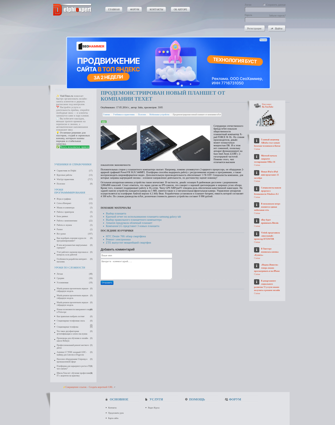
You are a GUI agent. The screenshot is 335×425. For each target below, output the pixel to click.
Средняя (74, 278)
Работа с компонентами (74, 220)
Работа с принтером (74, 212)
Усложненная (74, 282)
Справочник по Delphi (74, 170)
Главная (106, 114)
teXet (104, 122)
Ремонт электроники (118, 239)
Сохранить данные (276, 4)
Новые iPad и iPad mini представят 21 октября (266, 174)
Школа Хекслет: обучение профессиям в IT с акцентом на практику (74, 374)
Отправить (107, 283)
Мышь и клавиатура (74, 207)
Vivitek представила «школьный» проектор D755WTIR (267, 236)
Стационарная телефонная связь (74, 321)
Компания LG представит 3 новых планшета (132, 226)
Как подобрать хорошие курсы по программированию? (74, 239)
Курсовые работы (74, 175)
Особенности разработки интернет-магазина (74, 260)
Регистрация (254, 28)
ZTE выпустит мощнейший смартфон (128, 242)
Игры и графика (74, 199)
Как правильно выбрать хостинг (74, 316)
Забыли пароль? (277, 15)
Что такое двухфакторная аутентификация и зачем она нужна (74, 332)
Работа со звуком (74, 225)
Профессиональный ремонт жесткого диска (74, 346)
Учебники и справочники (124, 114)
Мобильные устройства (159, 114)
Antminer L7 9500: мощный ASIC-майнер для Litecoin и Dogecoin (74, 353)
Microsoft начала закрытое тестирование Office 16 (265, 158)
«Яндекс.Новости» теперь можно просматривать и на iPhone (267, 268)
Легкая (74, 274)
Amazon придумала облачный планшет (129, 222)
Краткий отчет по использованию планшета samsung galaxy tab (143, 216)
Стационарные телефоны (74, 327)
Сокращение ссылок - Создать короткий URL (89, 387)
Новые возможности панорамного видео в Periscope (74, 310)
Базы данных (74, 216)
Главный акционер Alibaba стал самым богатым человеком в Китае (267, 142)
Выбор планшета (116, 213)
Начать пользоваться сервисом (74, 147)
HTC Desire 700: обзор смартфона (126, 236)
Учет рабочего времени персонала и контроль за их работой (74, 253)
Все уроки (74, 234)
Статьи (257, 149)
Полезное (74, 184)
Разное (74, 229)
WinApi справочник (74, 179)
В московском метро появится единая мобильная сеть (267, 207)
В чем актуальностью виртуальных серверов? (74, 246)
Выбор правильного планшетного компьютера (134, 219)
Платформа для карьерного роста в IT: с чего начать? (74, 367)
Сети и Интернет (74, 203)
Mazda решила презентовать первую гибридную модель (74, 289)
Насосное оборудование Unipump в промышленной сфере (74, 360)
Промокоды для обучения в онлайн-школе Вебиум (74, 339)
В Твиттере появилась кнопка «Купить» (266, 252)
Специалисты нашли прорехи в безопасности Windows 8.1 (267, 191)
